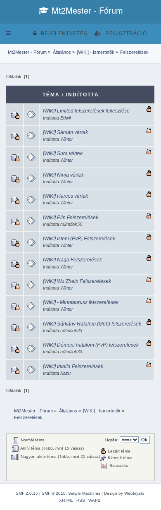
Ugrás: (111, 440)
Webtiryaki (134, 493)
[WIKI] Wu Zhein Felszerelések (77, 281)
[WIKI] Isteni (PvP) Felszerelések (79, 239)
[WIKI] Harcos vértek (65, 196)
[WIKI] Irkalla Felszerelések (73, 366)
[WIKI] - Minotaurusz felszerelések (80, 302)
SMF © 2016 (54, 493)
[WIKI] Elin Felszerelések (70, 217)
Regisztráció (126, 33)
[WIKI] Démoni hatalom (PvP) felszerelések (91, 345)
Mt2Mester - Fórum (86, 10)
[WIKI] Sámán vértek (65, 132)
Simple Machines (84, 493)
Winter (66, 138)
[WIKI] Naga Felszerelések (72, 260)
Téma (51, 95)
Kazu (65, 373)
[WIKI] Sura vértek (63, 153)
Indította (82, 95)
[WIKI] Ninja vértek (63, 175)
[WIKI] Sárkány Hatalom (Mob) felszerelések (92, 324)
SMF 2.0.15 (27, 493)
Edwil (65, 117)
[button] (8, 33)
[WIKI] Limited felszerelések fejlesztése (86, 111)
